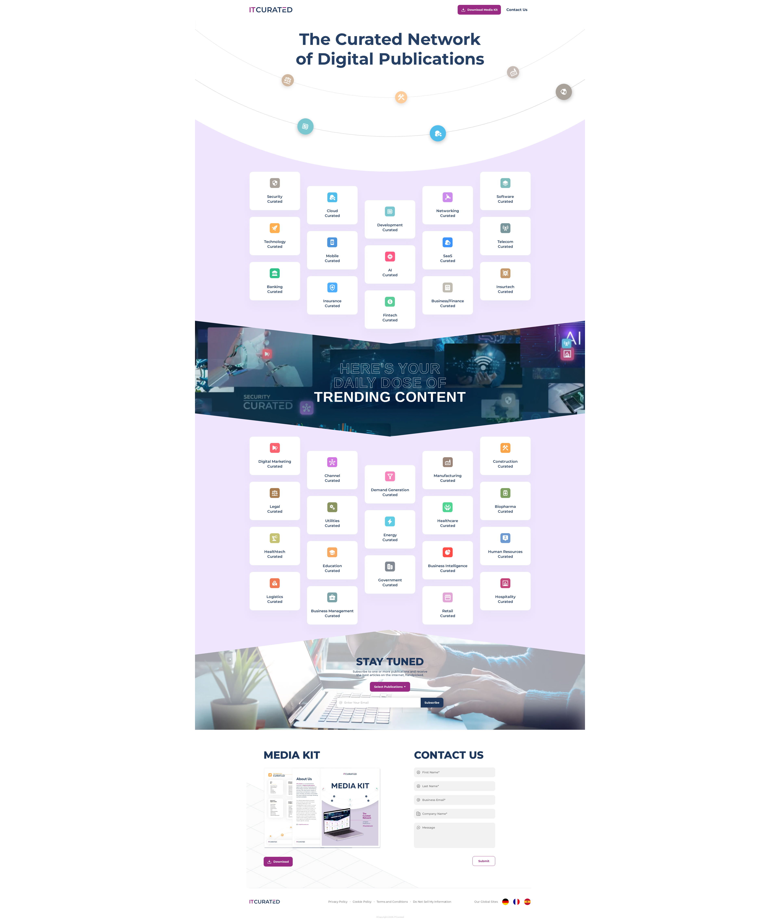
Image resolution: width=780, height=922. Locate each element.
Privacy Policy (338, 902)
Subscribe (432, 702)
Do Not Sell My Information (432, 902)
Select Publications (388, 687)
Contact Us (517, 10)
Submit (483, 861)
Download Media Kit (482, 10)
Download (281, 861)
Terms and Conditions (392, 902)
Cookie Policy (362, 902)
